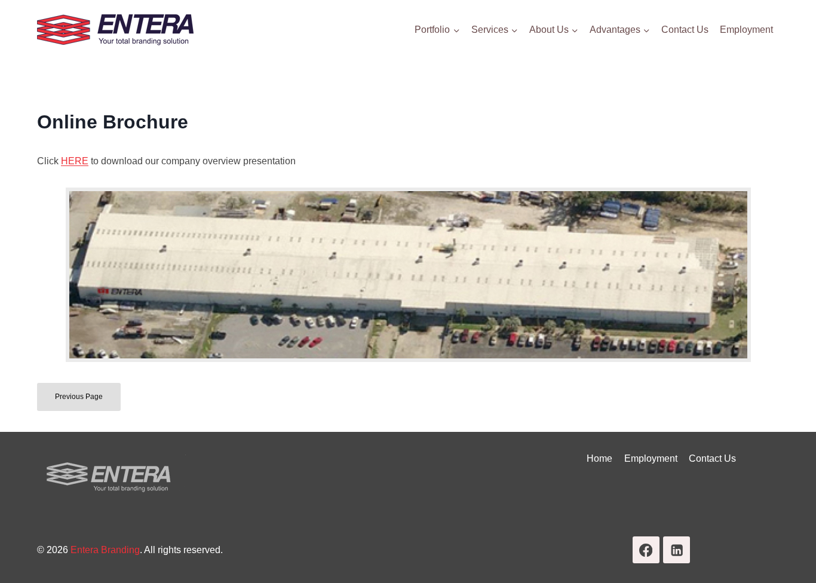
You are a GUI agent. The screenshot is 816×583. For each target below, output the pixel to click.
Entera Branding (105, 550)
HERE (74, 161)
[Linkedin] (676, 549)
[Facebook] (646, 549)
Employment (746, 29)
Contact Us (684, 29)
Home (599, 458)
